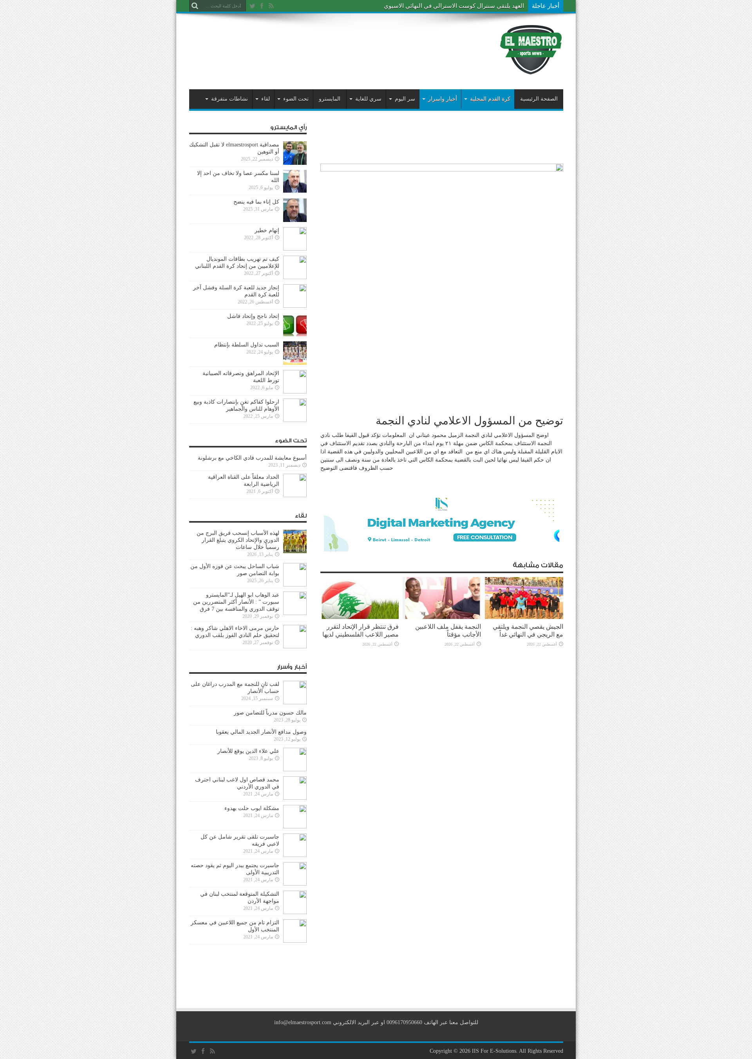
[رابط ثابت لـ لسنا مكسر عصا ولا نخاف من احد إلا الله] (295, 192)
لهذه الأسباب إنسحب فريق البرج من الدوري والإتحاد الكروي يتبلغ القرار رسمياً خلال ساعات (238, 540)
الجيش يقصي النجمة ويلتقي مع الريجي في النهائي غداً (528, 630)
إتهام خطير (267, 230)
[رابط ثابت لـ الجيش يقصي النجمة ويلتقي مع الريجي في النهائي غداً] (524, 617)
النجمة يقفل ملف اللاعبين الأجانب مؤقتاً (448, 630)
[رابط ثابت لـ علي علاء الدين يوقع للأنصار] (295, 769)
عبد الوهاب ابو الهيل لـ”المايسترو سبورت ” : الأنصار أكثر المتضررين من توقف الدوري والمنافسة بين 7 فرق (236, 602)
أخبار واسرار (442, 99)
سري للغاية (368, 99)
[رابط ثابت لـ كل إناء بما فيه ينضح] (295, 220)
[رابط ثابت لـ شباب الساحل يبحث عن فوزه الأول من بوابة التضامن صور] (295, 585)
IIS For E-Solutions (494, 1051)
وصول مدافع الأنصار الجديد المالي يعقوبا (261, 732)
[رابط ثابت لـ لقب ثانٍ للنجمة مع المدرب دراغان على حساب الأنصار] (295, 702)
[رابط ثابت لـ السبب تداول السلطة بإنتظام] (295, 363)
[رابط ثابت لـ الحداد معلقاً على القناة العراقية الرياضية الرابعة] (295, 495)
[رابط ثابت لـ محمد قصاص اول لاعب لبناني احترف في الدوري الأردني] (295, 798)
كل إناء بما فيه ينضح (256, 202)
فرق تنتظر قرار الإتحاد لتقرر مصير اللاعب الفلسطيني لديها (360, 630)
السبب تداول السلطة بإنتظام (246, 345)
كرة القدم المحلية (490, 99)
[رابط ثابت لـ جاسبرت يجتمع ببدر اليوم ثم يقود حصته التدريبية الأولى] (295, 884)
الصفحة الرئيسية (539, 99)
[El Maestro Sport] (531, 70)
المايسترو (329, 99)
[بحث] (195, 6)
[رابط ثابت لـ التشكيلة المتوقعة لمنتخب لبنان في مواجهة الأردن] (295, 912)
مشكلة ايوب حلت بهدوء (251, 808)
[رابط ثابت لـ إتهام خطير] (295, 249)
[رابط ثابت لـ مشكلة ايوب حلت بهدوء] (295, 827)
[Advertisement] (331, 43)
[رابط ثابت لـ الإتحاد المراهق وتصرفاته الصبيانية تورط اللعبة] (295, 392)
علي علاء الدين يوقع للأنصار (248, 751)
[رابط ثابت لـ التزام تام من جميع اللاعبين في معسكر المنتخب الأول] (295, 941)
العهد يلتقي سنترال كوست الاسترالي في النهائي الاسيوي (454, 6)
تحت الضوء (296, 99)
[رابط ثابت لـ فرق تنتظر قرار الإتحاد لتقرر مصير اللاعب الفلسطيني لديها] (359, 617)
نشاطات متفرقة (229, 99)
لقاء (265, 99)
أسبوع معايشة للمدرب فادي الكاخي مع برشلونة (250, 458)
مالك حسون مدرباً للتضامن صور (270, 713)
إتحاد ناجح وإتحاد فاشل (253, 316)
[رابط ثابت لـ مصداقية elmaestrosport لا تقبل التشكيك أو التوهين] (295, 163)
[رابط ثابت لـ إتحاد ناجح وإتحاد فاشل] (295, 334)
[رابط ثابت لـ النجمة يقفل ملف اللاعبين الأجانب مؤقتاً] (442, 617)
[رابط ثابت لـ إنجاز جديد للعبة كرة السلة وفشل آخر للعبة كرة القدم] (295, 306)
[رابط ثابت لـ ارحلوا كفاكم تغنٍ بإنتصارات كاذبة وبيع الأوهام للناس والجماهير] (295, 420)
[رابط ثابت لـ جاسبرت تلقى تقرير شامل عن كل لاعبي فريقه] (295, 855)
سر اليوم (405, 99)
